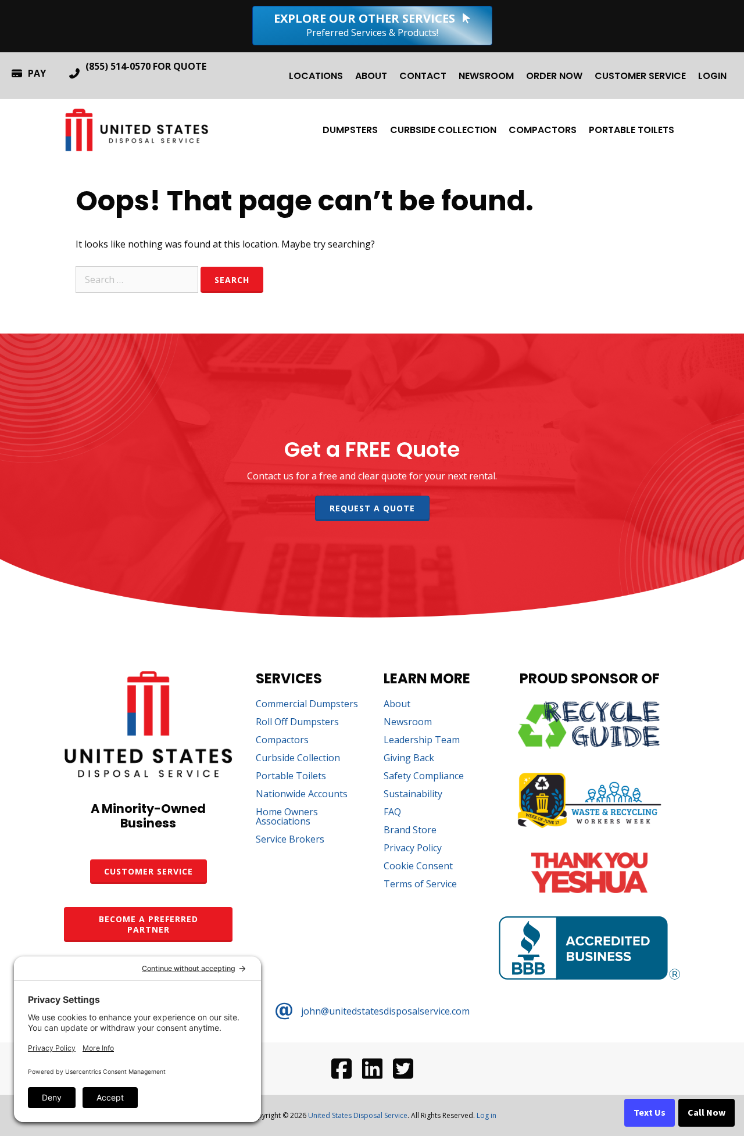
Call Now (706, 1112)
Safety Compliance (424, 776)
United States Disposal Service (357, 1115)
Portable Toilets (631, 130)
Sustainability (413, 794)
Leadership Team (422, 740)
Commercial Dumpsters (307, 704)
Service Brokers (290, 839)
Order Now (554, 76)
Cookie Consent (418, 866)
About (371, 76)
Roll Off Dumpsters (297, 722)
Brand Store (410, 830)
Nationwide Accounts (302, 794)
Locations (316, 76)
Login (712, 76)
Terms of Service (420, 884)
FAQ (392, 812)
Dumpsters (350, 130)
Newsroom (486, 76)
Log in (486, 1115)
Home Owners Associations (287, 817)
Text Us (650, 1112)
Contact (422, 76)
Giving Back (409, 758)
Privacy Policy (413, 848)
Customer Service (640, 76)
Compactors (543, 130)
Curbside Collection (443, 130)
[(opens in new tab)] (589, 745)
